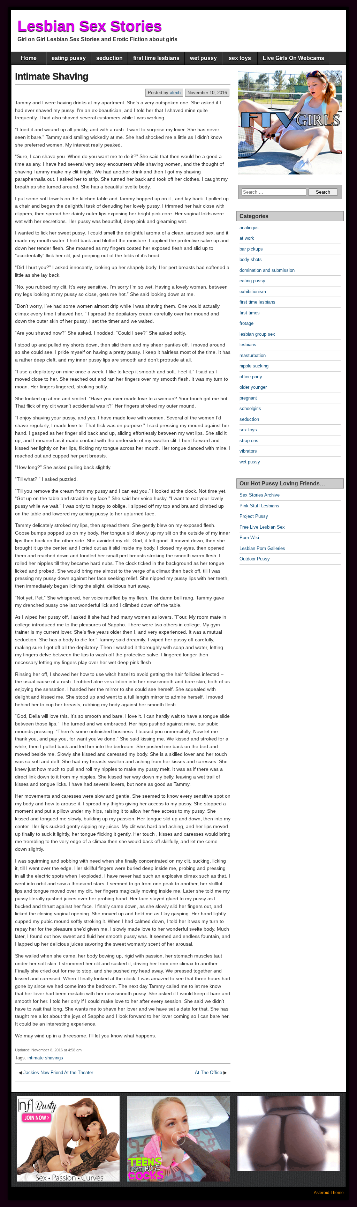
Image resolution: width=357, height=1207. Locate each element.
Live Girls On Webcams (293, 58)
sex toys (240, 58)
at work (247, 238)
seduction (109, 58)
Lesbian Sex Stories (89, 25)
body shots (251, 259)
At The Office (208, 1072)
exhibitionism (253, 291)
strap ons (249, 440)
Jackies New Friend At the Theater (58, 1072)
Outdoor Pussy (255, 558)
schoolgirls (250, 408)
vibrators (248, 451)
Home (29, 58)
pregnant (248, 398)
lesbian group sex (257, 334)
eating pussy (69, 58)
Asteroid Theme (329, 1192)
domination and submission (267, 270)
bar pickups (251, 249)
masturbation (253, 355)
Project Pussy (254, 516)
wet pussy (203, 58)
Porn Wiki (249, 537)
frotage (246, 323)
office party (251, 376)
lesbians (248, 344)
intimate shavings (45, 1057)
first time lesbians (156, 58)
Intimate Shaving (51, 76)
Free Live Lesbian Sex (262, 527)
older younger (253, 387)
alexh (175, 92)
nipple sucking (254, 365)
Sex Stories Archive (260, 495)
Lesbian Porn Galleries (262, 548)
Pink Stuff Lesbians (259, 505)
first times (250, 312)
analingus (249, 227)
